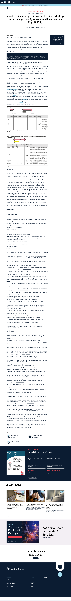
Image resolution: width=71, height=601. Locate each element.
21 (34, 104)
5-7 (31, 86)
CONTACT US (9, 585)
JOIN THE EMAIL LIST (48, 579)
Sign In (59, 2)
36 (25, 102)
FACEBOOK (32, 580)
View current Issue (32, 477)
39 (35, 196)
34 (24, 102)
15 (30, 179)
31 (35, 104)
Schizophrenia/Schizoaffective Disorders (56, 8)
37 (31, 179)
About (45, 2)
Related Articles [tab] (35, 30)
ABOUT (8, 579)
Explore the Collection (46, 537)
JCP (33, 2)
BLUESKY (31, 586)
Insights (40, 2)
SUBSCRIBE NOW (47, 583)
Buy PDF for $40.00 (57, 37)
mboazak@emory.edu (11, 211)
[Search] (68, 2)
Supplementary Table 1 (12, 89)
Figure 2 (25, 99)
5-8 (46, 71)
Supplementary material (12, 246)
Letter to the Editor (32, 13)
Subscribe (64, 2)
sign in (56, 39)
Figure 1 (14, 95)
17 (29, 190)
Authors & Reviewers (52, 2)
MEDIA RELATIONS (10, 582)
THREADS (31, 585)
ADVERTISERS (9, 580)
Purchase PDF (24, 5)
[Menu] (2, 2)
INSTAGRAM (32, 582)
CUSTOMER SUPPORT (10, 586)
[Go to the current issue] (16, 474)
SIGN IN (45, 577)
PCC (36, 2)
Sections (46, 5)
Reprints (40, 5)
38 (32, 189)
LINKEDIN (31, 583)
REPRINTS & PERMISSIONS (11, 583)
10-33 (34, 86)
